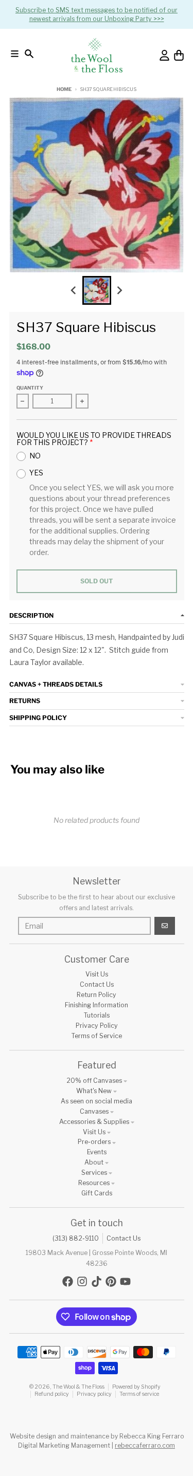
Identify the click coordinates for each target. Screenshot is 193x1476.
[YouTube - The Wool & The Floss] (125, 1281)
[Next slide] (119, 291)
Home (64, 89)
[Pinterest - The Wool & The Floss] (111, 1281)
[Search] (29, 53)
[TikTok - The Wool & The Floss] (96, 1281)
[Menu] (14, 53)
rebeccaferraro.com (145, 1445)
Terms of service (139, 1394)
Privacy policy (94, 1394)
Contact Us (124, 1238)
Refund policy (51, 1394)
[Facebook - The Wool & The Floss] (67, 1281)
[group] (96, 290)
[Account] (164, 55)
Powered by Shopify (136, 1386)
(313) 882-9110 (75, 1238)
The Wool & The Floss (78, 1386)
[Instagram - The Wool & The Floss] (82, 1281)
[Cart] (178, 55)
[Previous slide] (74, 291)
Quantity (29, 388)
